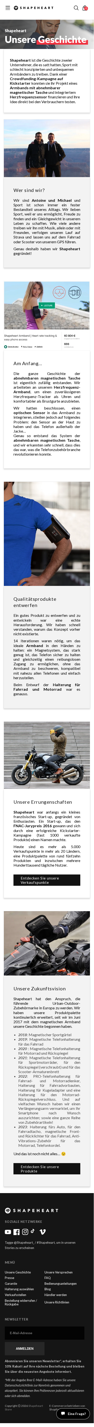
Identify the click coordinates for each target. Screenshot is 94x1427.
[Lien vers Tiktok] (34, 1234)
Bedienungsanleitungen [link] (60, 1283)
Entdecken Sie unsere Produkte (40, 1169)
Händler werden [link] (55, 1295)
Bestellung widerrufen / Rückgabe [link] (21, 1302)
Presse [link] (9, 1278)
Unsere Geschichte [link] (18, 1272)
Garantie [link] (11, 1283)
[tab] (77, 1417)
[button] (76, 8)
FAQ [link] (47, 1278)
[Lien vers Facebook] (16, 1234)
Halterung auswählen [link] (19, 1289)
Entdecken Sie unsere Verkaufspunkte (40, 880)
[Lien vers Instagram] (25, 1234)
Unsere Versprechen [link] (58, 1272)
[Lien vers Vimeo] (42, 1234)
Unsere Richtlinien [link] (56, 1302)
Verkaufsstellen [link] (15, 1295)
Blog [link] (47, 1289)
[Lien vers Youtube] (8, 1234)
